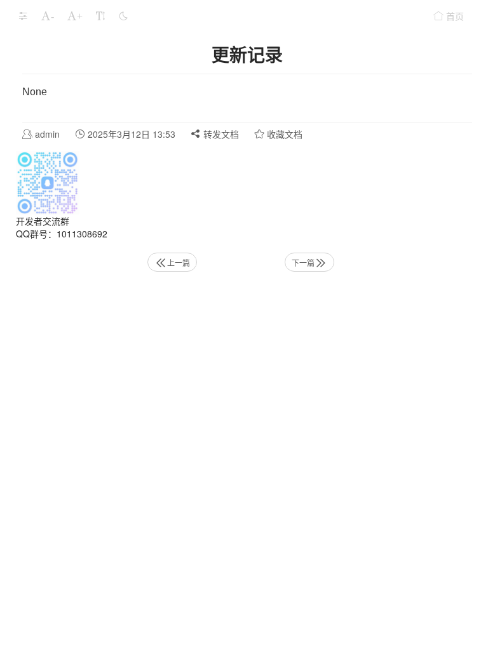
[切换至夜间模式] (123, 16)
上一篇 (178, 262)
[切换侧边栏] (22, 16)
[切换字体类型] (100, 16)
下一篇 (303, 262)
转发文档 (220, 134)
